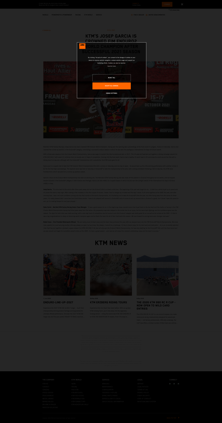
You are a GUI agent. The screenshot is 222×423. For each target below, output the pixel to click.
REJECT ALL (111, 77)
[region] (111, 70)
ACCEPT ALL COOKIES (111, 86)
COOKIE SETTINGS (111, 93)
